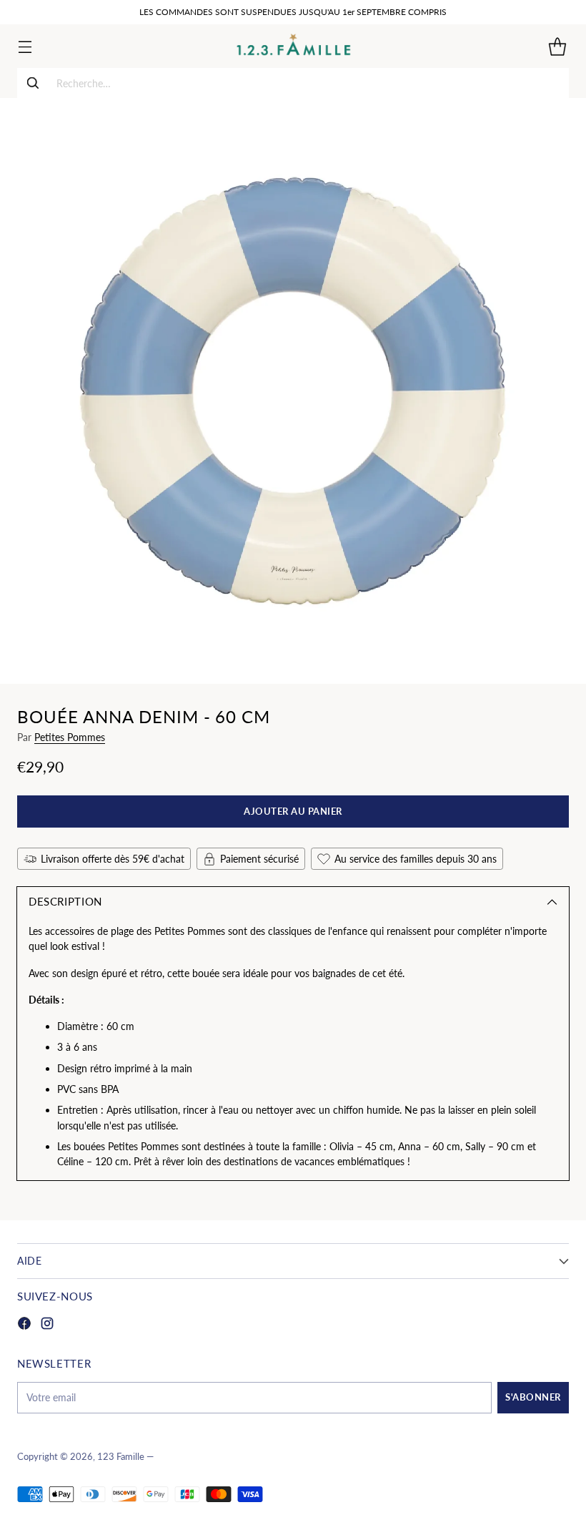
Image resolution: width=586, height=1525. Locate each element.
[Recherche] (33, 83)
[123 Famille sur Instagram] (47, 1325)
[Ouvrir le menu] (24, 46)
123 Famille (120, 1456)
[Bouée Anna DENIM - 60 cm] (293, 391)
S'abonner (533, 1397)
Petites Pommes (69, 737)
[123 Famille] (293, 46)
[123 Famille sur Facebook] (24, 1325)
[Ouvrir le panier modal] (557, 46)
